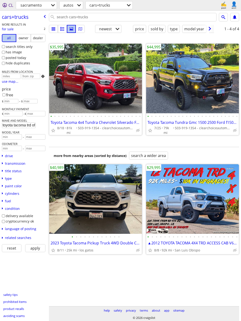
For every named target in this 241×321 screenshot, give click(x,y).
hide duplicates (18, 63)
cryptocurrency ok (20, 221)
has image (14, 52)
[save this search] (234, 17)
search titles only (19, 46)
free (9, 95)
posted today (16, 57)
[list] (53, 29)
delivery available (19, 216)
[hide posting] (138, 130)
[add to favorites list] (53, 130)
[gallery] (71, 29)
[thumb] (62, 29)
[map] (80, 29)
